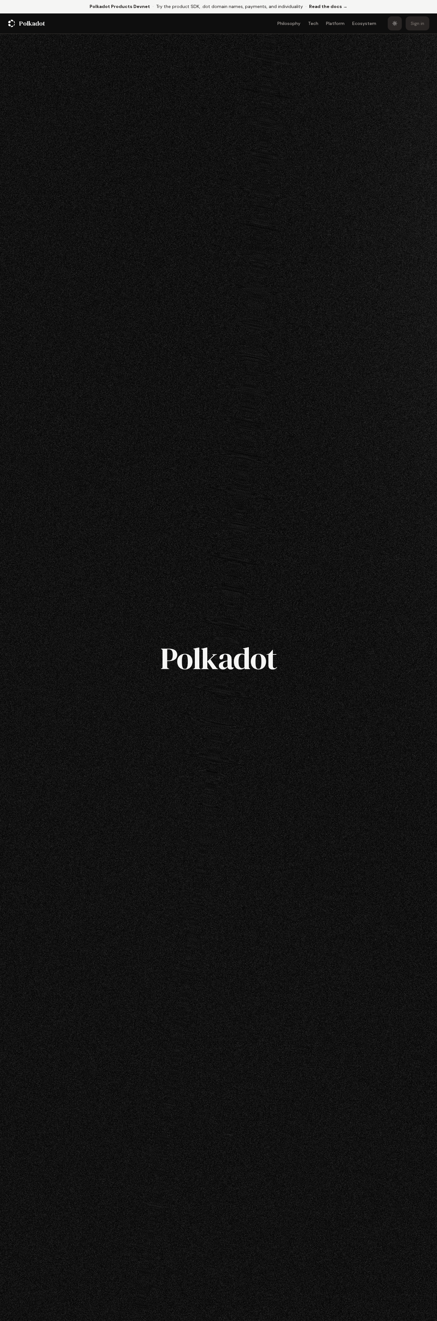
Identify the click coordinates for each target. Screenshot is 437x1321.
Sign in (417, 23)
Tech (313, 23)
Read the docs (328, 6)
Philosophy (288, 23)
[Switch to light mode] (395, 23)
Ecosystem (364, 23)
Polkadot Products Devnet (120, 6)
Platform (335, 23)
